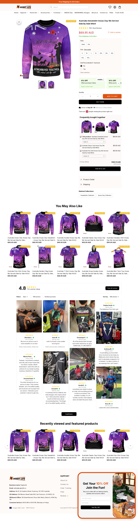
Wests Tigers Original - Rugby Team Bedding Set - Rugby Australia (29, 347)
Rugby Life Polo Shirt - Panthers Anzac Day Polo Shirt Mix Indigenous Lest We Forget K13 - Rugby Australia (55, 347)
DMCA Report (30, 508)
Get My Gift (96, 507)
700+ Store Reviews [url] (95, 28)
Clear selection (85, 72)
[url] (20, 488)
